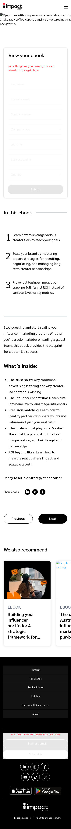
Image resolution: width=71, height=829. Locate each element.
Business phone (21, 159)
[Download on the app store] (21, 791)
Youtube (25, 777)
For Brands (35, 678)
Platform (35, 669)
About (35, 714)
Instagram (35, 767)
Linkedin (24, 767)
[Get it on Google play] (47, 791)
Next (52, 518)
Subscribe (35, 754)
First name (18, 69)
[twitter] (35, 492)
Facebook (45, 767)
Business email (20, 99)
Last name (18, 84)
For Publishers (35, 687)
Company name (21, 114)
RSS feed (46, 777)
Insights (35, 696)
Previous (18, 518)
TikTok (36, 777)
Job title (16, 144)
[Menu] (65, 6)
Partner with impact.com (35, 705)
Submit (36, 189)
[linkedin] (27, 492)
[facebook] (42, 492)
